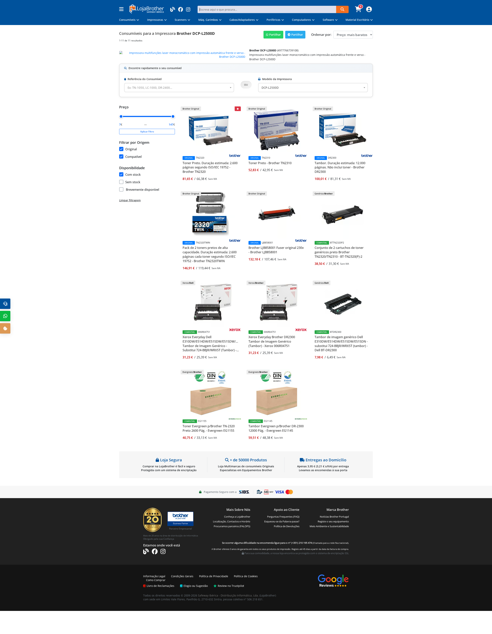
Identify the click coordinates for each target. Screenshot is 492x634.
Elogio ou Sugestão (196, 586)
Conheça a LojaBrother (237, 516)
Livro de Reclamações (160, 586)
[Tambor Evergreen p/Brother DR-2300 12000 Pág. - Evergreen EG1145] (277, 393)
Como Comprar (155, 580)
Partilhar (275, 34)
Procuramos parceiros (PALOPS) (232, 526)
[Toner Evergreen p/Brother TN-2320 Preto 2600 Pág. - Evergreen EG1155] (211, 393)
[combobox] (179, 87)
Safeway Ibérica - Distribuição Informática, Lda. (228, 595)
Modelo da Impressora (277, 79)
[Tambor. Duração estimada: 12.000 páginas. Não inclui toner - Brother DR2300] (343, 129)
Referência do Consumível (145, 79)
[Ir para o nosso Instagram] (188, 8)
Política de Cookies (246, 576)
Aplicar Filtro (147, 131)
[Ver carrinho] (358, 10)
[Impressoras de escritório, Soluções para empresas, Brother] (180, 517)
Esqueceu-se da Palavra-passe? (281, 521)
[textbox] (152, 87)
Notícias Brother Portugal (334, 516)
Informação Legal (154, 576)
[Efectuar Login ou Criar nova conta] (368, 10)
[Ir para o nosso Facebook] (181, 8)
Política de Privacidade (213, 576)
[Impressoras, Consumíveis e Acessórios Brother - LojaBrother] (146, 8)
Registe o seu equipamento (333, 521)
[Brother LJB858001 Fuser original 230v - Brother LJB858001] (277, 214)
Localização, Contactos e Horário (231, 521)
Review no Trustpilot (231, 586)
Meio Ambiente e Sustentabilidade (329, 526)
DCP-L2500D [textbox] (270, 87)
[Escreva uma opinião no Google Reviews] (333, 580)
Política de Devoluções (286, 526)
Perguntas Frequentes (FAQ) (283, 516)
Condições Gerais (182, 576)
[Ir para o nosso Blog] (173, 8)
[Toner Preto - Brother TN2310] (277, 129)
